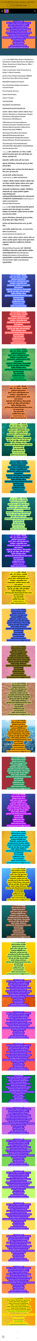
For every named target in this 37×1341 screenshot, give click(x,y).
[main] (18, 161)
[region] (18, 4)
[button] (2, 11)
